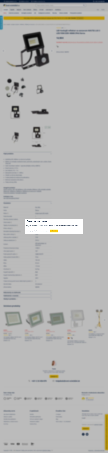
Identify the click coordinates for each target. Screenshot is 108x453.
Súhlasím (54, 231)
